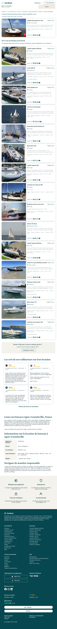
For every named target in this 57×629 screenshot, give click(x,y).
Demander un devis (28, 350)
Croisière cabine (33, 541)
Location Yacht (33, 531)
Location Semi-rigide (35, 530)
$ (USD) (28, 611)
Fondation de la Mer (9, 546)
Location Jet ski (33, 536)
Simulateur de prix (9, 536)
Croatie (6, 565)
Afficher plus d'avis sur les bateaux (28, 406)
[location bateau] (7, 3)
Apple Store (17, 576)
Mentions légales (8, 615)
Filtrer (47, 6)
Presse (6, 544)
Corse (5, 563)
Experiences (7, 547)
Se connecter (50, 3)
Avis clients (7, 543)
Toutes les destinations (10, 568)
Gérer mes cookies (34, 563)
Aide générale (33, 556)
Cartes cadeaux (8, 539)
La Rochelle (7, 561)
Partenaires (32, 617)
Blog (5, 549)
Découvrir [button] (37, 3)
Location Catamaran (35, 534)
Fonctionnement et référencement (38, 558)
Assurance (7, 534)
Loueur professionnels (10, 538)
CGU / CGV (7, 617)
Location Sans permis (35, 539)
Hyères (6, 560)
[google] (32, 595)
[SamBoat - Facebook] (5, 589)
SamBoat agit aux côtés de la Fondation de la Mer (34, 469)
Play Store (17, 580)
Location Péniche (34, 538)
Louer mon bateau (9, 533)
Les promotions (33, 543)
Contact (31, 561)
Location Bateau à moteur (36, 528)
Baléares (6, 566)
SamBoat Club (8, 541)
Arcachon (6, 558)
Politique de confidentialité (36, 615)
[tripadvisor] (8, 601)
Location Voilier (33, 533)
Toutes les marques (34, 544)
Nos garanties (8, 531)
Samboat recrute (8, 530)
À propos (6, 528)
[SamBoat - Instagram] (8, 589)
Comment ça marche (35, 560)
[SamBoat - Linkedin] (11, 589)
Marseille (6, 556)
